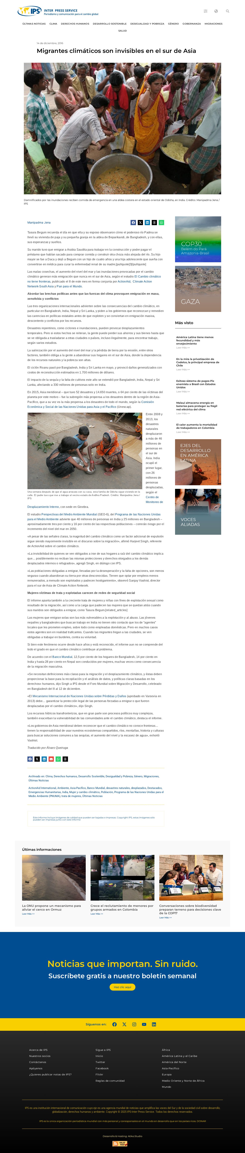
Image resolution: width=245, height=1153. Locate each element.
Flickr (99, 1074)
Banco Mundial (62, 656)
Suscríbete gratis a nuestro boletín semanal (122, 976)
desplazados (138, 788)
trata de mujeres (71, 796)
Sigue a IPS (103, 1050)
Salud (122, 30)
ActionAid (124, 281)
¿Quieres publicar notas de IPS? (50, 1074)
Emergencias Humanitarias (45, 792)
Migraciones (213, 23)
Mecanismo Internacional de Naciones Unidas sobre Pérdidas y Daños (79, 696)
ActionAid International (42, 788)
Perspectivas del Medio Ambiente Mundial (69, 514)
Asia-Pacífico (78, 788)
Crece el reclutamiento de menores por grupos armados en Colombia (122, 907)
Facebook (102, 1068)
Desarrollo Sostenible (110, 23)
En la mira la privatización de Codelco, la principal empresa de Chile (197, 362)
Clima (53, 23)
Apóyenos (35, 1068)
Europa (166, 1074)
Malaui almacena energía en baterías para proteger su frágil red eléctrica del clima (196, 406)
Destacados (154, 788)
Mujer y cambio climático (84, 792)
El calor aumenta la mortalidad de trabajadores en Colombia (196, 426)
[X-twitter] (124, 1024)
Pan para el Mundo (69, 286)
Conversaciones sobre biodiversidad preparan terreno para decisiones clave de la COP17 (190, 909)
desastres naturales (118, 788)
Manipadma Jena (39, 222)
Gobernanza (192, 23)
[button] (227, 11)
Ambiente (63, 788)
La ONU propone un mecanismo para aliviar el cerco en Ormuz (51, 907)
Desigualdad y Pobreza (147, 23)
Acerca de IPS (38, 1050)
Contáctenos (37, 1062)
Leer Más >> (183, 347)
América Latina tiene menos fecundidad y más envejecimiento (194, 340)
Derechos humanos (75, 23)
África (166, 1050)
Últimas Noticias (34, 23)
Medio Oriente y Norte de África (183, 1080)
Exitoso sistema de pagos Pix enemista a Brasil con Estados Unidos (195, 384)
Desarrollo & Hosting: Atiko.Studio (122, 1136)
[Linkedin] (153, 1024)
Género (173, 23)
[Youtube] (144, 1024)
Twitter (100, 1062)
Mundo (166, 1086)
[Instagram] (134, 1024)
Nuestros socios (40, 1056)
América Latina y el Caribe (179, 1056)
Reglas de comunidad (110, 1080)
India (65, 792)
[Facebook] (114, 1024)
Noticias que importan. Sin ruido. (122, 963)
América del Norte (174, 1062)
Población (107, 792)
